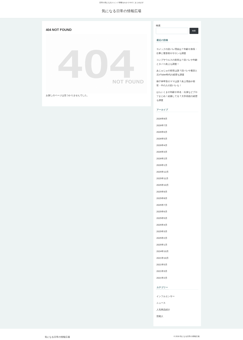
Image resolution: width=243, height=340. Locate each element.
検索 (158, 25)
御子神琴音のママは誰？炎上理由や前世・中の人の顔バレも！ (175, 83)
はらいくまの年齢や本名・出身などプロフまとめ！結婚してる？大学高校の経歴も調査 (176, 96)
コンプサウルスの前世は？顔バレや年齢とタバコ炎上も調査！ (176, 62)
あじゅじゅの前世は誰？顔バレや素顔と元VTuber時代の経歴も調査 (176, 72)
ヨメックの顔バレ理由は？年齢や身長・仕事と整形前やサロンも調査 (176, 51)
